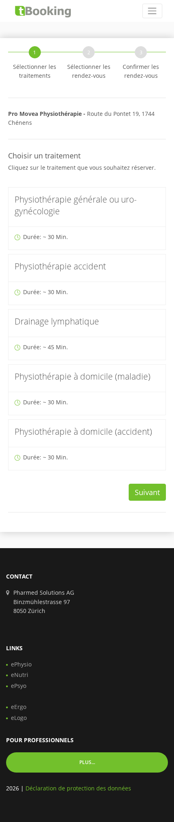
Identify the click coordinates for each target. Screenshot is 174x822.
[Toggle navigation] (152, 11)
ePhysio (21, 664)
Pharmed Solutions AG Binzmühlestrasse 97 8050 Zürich (43, 602)
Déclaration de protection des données (78, 788)
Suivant (147, 492)
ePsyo (18, 686)
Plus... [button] (87, 762)
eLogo (19, 718)
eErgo (18, 707)
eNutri (19, 675)
